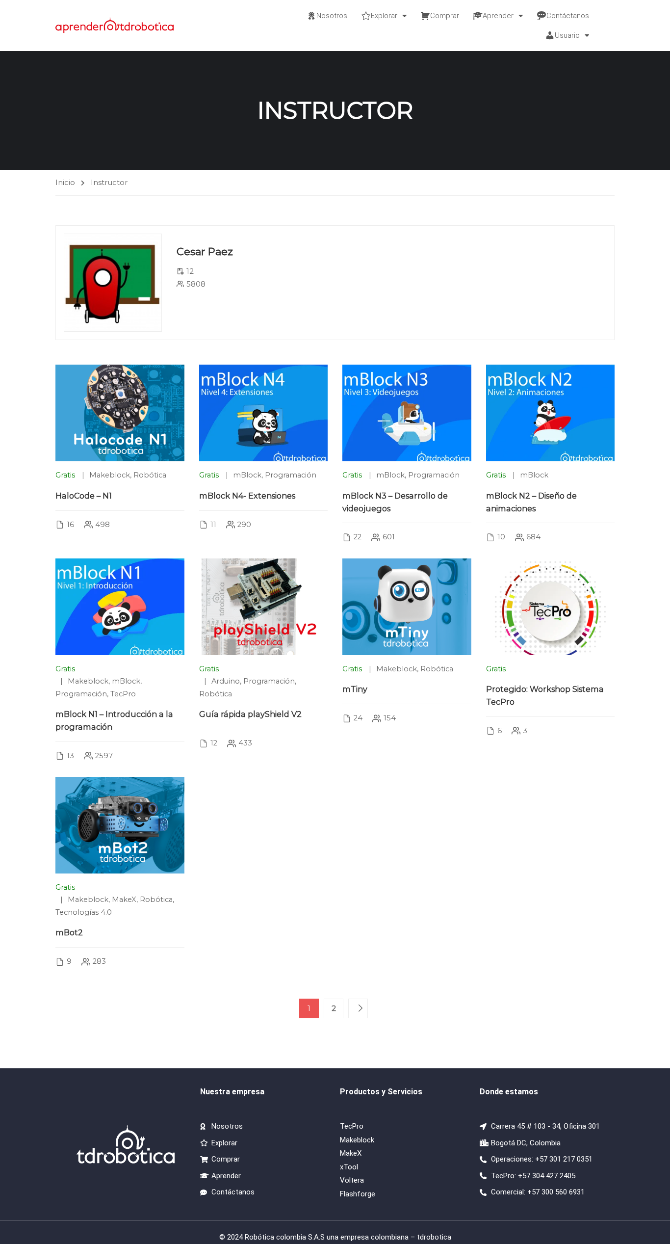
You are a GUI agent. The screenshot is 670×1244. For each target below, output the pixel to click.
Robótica (149, 475)
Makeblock (109, 475)
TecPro (123, 693)
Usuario (567, 35)
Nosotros (331, 15)
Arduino (225, 681)
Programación (290, 475)
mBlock (247, 475)
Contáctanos (567, 15)
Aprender (498, 15)
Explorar (384, 15)
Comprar (444, 15)
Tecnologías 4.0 (83, 912)
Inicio (65, 182)
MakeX (124, 899)
